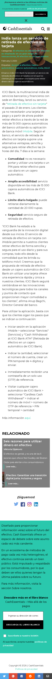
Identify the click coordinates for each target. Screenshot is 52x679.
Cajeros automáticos (26, 68)
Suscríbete (40, 14)
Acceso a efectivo (21, 65)
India (40, 68)
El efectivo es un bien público (33, 56)
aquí (27, 418)
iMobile (27, 131)
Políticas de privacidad (26, 669)
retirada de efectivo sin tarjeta (26, 104)
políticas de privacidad (37, 9)
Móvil (47, 68)
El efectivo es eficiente (25, 51)
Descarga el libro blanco (23, 624)
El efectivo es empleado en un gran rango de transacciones (25, 54)
